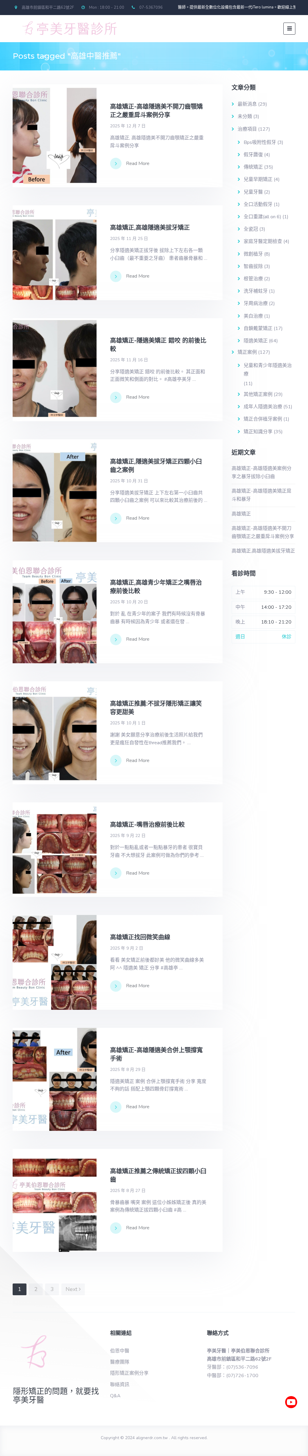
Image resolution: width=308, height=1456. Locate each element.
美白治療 (253, 316)
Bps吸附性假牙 (260, 142)
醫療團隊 (119, 1362)
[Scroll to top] (291, 1420)
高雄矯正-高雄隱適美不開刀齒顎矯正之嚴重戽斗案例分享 (263, 532)
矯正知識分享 (258, 431)
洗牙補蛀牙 (256, 291)
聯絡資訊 (119, 1384)
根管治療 (253, 278)
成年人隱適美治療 (263, 406)
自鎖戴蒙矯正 (258, 328)
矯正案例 (247, 352)
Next (72, 1289)
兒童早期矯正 (258, 179)
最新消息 (247, 104)
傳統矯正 (253, 167)
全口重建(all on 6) (262, 216)
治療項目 (247, 129)
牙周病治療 (256, 303)
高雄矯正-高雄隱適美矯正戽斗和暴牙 (261, 495)
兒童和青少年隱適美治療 (268, 369)
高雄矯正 (241, 514)
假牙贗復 (253, 154)
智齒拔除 (253, 266)
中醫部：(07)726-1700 (232, 1375)
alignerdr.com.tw (152, 1438)
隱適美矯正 (256, 341)
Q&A (115, 1395)
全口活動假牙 (258, 204)
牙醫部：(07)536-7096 (232, 1367)
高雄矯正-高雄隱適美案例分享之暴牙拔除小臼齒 (261, 472)
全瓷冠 (251, 229)
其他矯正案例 (258, 394)
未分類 (245, 116)
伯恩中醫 (119, 1351)
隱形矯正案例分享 (129, 1373)
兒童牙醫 (253, 192)
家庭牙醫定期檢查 (263, 241)
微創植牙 (253, 254)
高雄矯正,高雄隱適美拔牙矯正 (263, 551)
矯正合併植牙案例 (263, 419)
